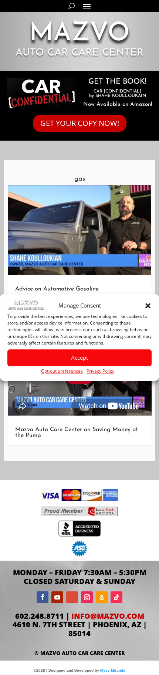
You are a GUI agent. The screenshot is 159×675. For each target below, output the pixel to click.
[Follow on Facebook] (42, 597)
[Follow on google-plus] (72, 597)
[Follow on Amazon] (102, 597)
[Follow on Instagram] (87, 597)
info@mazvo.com (107, 616)
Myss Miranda (112, 670)
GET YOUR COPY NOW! (79, 123)
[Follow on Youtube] (57, 597)
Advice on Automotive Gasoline (57, 289)
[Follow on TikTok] (116, 597)
